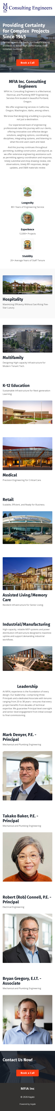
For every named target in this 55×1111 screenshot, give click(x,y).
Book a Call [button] (28, 62)
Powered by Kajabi (27, 1104)
